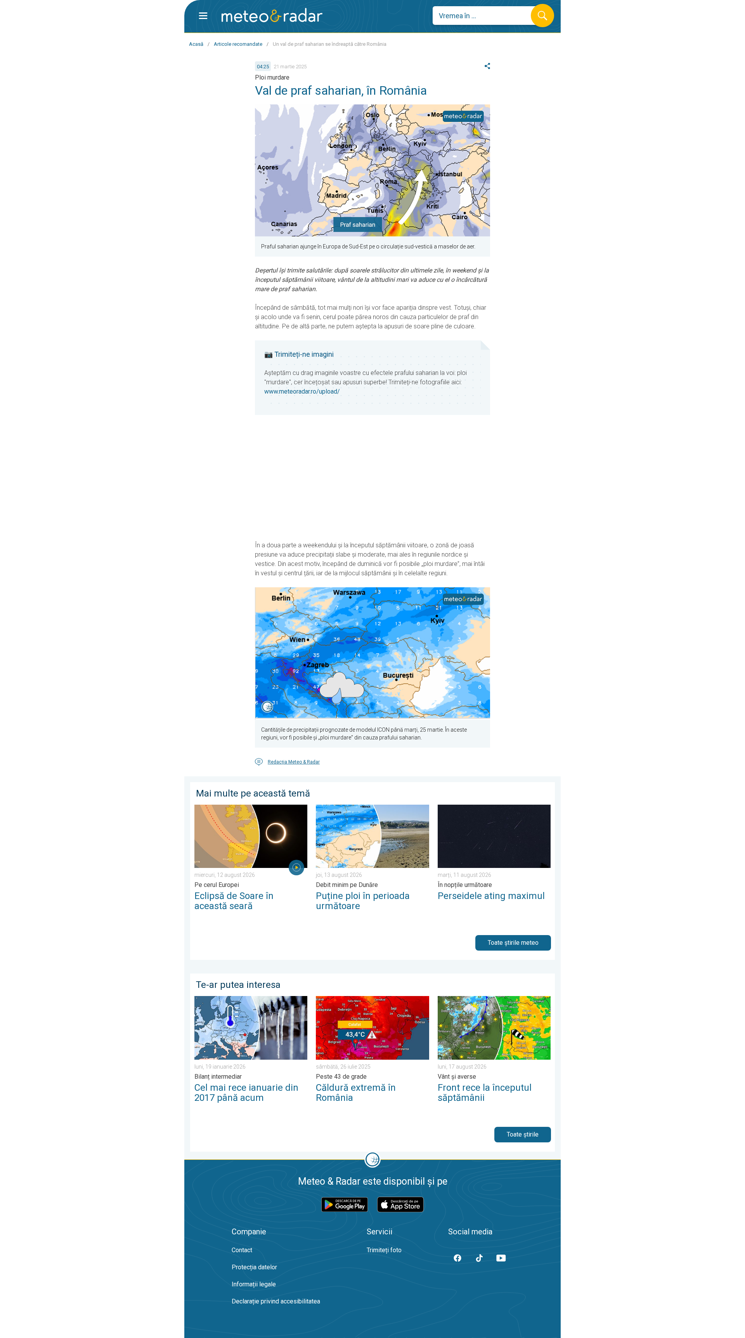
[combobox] (487, 15)
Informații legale (254, 1284)
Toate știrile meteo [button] (513, 942)
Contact (242, 1250)
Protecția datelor (254, 1267)
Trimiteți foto (384, 1250)
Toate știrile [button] (523, 1134)
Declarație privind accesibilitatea (276, 1301)
